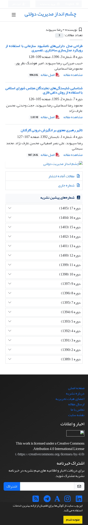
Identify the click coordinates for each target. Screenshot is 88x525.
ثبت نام (17, 4)
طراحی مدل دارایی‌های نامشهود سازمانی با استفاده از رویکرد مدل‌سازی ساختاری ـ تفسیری (44, 47)
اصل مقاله (42, 74)
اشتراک (12, 486)
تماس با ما (77, 409)
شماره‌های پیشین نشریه (57, 197)
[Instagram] (67, 500)
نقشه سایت (76, 415)
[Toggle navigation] (13, 15)
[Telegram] (47, 500)
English (70, 4)
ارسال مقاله (76, 404)
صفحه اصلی (76, 388)
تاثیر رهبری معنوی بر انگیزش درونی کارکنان (52, 130)
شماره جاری (66, 185)
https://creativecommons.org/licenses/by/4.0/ (49, 454)
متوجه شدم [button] (73, 519)
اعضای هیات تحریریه (70, 398)
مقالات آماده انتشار (61, 176)
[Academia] (57, 500)
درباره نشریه (75, 393)
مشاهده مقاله (73, 74)
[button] (62, 511)
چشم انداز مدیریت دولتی (50, 14)
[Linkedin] (79, 500)
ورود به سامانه (48, 4)
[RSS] (35, 500)
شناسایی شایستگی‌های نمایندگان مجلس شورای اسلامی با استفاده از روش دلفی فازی (44, 90)
